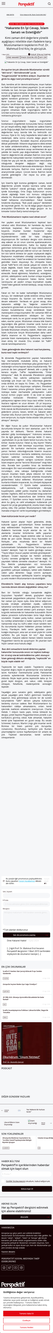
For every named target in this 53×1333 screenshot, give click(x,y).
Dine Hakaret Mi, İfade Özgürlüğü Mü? (33, 15)
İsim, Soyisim (7, 892)
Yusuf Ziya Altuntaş (41, 54)
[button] (3, 3)
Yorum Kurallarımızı (27, 881)
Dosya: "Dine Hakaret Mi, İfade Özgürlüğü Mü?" (27, 24)
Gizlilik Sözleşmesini (15, 1181)
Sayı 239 (42, 57)
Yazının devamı (8, 1251)
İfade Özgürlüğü (29, 57)
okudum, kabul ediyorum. (28, 1181)
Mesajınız (6, 909)
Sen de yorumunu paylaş (24, 935)
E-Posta (5, 900)
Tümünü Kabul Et (26, 1313)
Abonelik (24, 1217)
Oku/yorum (9, 1026)
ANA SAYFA (10, 15)
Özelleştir (26, 1320)
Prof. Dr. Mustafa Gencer (13, 1062)
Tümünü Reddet (26, 1327)
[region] (26, 1310)
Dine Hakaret (13, 57)
